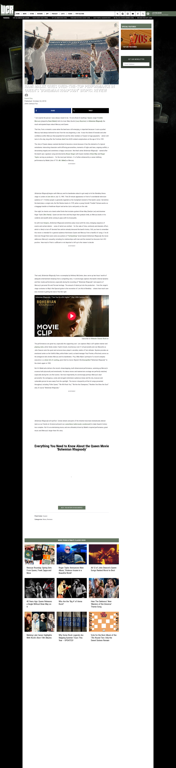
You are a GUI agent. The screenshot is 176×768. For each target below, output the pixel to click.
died (63, 139)
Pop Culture (80, 14)
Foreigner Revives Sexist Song (80, 18)
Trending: (6, 18)
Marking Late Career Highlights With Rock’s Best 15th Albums (39, 636)
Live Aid (50, 197)
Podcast (55, 14)
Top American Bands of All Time (135, 47)
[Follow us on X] (142, 13)
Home (18, 14)
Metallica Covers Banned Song (124, 18)
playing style (39, 347)
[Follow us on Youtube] (132, 13)
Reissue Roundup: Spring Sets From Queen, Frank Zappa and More (39, 570)
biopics (46, 223)
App (47, 14)
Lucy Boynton (81, 121)
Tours (70, 14)
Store (32, 14)
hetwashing (72, 236)
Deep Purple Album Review (102, 18)
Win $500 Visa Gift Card (144, 18)
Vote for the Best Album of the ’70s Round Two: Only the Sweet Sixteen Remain (104, 638)
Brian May (93, 154)
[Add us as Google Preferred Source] (122, 13)
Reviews (40, 14)
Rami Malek (52, 121)
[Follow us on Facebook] (137, 13)
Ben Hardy (47, 215)
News (24, 14)
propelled (87, 360)
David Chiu (29, 98)
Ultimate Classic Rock (98, 339)
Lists (63, 14)
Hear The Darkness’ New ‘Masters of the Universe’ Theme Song (101, 604)
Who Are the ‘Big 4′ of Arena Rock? (70, 602)
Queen (89, 118)
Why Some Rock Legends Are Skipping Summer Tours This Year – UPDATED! (71, 638)
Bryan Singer (70, 154)
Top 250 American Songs (59, 18)
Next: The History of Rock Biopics (71, 508)
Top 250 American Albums (21, 18)
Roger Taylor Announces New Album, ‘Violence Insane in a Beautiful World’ (71, 570)
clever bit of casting (51, 360)
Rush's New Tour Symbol (40, 18)
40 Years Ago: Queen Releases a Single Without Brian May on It (39, 604)
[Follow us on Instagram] (127, 13)
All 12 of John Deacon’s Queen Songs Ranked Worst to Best (103, 569)
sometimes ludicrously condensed (77, 424)
